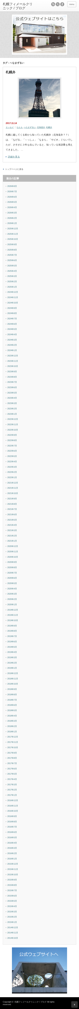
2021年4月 (12, 525)
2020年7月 (12, 573)
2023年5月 (12, 393)
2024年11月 (12, 297)
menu (71, 4)
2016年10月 (12, 811)
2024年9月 (12, 308)
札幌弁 (11, 72)
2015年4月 (12, 906)
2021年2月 (12, 536)
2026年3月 (12, 213)
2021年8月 (12, 504)
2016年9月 (12, 816)
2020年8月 (12, 567)
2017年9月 (12, 753)
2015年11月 (12, 869)
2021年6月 (12, 514)
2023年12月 (12, 356)
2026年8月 (12, 186)
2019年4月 (12, 652)
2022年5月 (12, 456)
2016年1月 (12, 859)
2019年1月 (12, 668)
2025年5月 (12, 266)
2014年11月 (12, 933)
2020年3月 (12, 594)
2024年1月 (12, 350)
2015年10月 (12, 874)
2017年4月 (12, 779)
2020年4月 (12, 589)
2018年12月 (12, 673)
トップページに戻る (14, 169)
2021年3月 (12, 530)
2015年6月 (12, 896)
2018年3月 (12, 721)
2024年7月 (12, 318)
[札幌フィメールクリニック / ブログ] (18, 6)
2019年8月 (12, 631)
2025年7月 (12, 255)
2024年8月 (12, 313)
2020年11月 (12, 551)
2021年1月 (12, 541)
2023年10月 (12, 366)
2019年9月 (12, 626)
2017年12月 (12, 737)
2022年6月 (12, 451)
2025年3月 (12, 276)
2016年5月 (12, 837)
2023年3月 (12, 403)
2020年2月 (12, 599)
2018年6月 (12, 705)
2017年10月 (12, 747)
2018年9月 (12, 689)
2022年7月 (12, 446)
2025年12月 (12, 228)
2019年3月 (12, 657)
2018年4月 (12, 716)
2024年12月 (12, 292)
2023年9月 (12, 371)
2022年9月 (12, 435)
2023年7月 (12, 382)
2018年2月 (12, 726)
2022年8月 (12, 440)
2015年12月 (12, 864)
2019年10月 (12, 620)
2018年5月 (12, 710)
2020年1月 (12, 604)
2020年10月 (12, 557)
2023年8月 (12, 377)
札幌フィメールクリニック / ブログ (30, 1002)
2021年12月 (12, 483)
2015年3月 (12, 911)
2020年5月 (12, 583)
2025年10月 (12, 239)
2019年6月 (12, 641)
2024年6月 (12, 324)
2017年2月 (12, 790)
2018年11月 (12, 679)
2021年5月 (12, 520)
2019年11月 (12, 615)
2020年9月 (12, 562)
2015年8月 (12, 885)
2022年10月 (12, 430)
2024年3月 (12, 340)
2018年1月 (12, 731)
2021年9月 (12, 498)
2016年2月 (12, 853)
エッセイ (10, 127)
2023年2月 (12, 408)
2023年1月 (12, 414)
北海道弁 (41, 127)
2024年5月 (12, 329)
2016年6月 (12, 832)
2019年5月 (12, 647)
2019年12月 (12, 610)
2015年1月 (12, 922)
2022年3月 (12, 467)
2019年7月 (12, 636)
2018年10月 (12, 684)
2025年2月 (12, 281)
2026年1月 (12, 223)
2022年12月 (12, 419)
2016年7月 (12, 827)
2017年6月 (12, 769)
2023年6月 (12, 387)
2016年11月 (12, 806)
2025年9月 (12, 244)
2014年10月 (12, 938)
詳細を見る (14, 156)
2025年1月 (12, 287)
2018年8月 (12, 694)
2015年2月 (12, 917)
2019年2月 (12, 663)
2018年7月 (12, 700)
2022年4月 (12, 461)
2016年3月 (12, 848)
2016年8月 (12, 821)
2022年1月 (12, 477)
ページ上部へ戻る (74, 1004)
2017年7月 (12, 763)
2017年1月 (12, 795)
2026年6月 (12, 197)
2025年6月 (12, 260)
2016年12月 (12, 800)
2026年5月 (12, 202)
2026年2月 (12, 218)
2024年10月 (12, 303)
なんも (20, 127)
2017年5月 (12, 774)
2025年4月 (12, 271)
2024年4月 (12, 334)
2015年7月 (12, 890)
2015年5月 (12, 901)
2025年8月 (12, 250)
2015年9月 (12, 880)
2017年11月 (12, 742)
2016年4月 (12, 843)
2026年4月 (12, 207)
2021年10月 (12, 493)
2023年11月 (12, 361)
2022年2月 (12, 472)
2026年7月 (12, 191)
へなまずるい (30, 127)
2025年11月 (12, 234)
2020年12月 (12, 546)
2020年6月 (12, 578)
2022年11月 (12, 424)
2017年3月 (12, 784)
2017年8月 (12, 758)
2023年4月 (12, 398)
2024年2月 (12, 345)
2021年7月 (12, 509)
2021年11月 (12, 488)
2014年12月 (12, 927)
